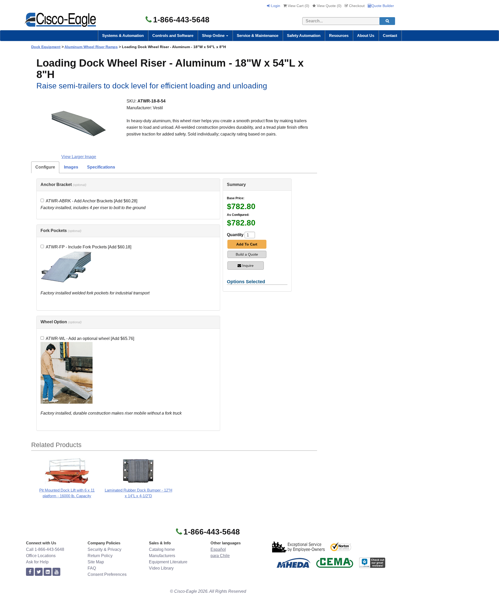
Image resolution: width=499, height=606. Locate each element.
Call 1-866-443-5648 (45, 549)
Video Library (161, 568)
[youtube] (56, 572)
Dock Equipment (46, 47)
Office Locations (41, 555)
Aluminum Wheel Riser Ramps (91, 47)
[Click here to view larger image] (78, 123)
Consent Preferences (107, 574)
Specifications (101, 167)
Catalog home (162, 549)
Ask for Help (37, 562)
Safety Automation (303, 35)
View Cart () (298, 6)
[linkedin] (47, 572)
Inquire (248, 265)
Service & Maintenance (257, 35)
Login (275, 6)
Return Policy (100, 555)
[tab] (128, 185)
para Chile (220, 555)
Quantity (235, 235)
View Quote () (329, 6)
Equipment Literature (168, 562)
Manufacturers (162, 555)
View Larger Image (78, 156)
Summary (236, 184)
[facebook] (30, 572)
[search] (387, 21)
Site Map (96, 562)
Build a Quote (247, 254)
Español (218, 549)
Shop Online (214, 35)
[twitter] (39, 572)
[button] (63, 184)
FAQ (92, 568)
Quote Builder (382, 6)
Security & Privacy (104, 549)
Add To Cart (246, 244)
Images (71, 167)
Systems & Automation (123, 35)
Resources (339, 35)
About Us (365, 35)
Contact (390, 35)
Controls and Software (172, 35)
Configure (45, 167)
